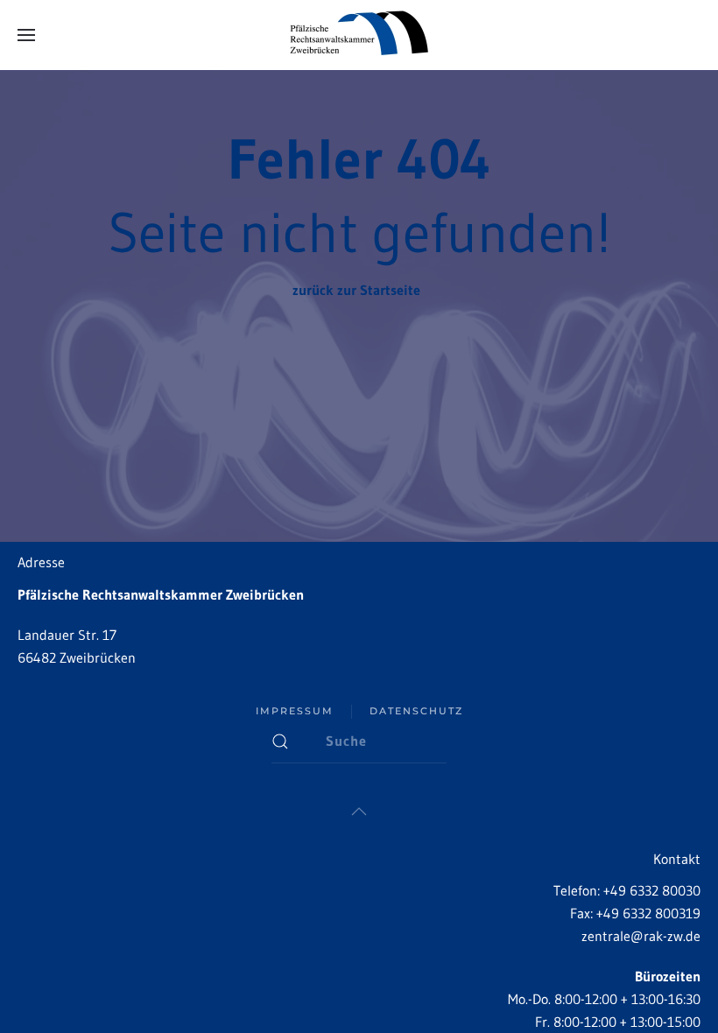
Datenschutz (416, 711)
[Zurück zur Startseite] (359, 35)
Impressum (295, 711)
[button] (26, 35)
